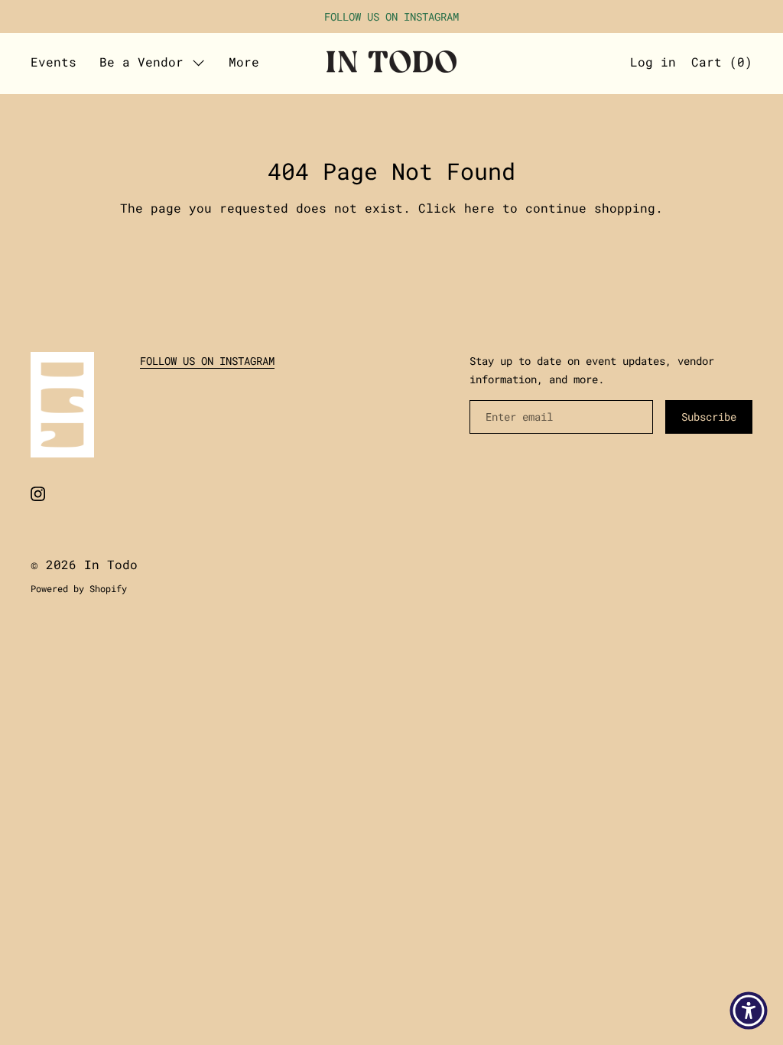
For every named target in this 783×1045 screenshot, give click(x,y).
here (479, 208)
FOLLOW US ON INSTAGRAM (207, 360)
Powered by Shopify (79, 588)
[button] (722, 63)
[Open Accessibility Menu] (748, 1010)
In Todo (111, 564)
